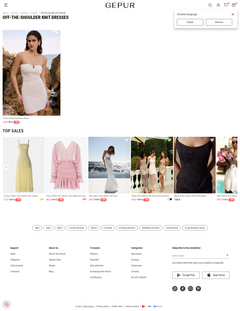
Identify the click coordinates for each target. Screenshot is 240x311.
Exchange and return (100, 271)
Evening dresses (127, 228)
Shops (52, 265)
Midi (48, 228)
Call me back (16, 265)
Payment (94, 259)
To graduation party (195, 228)
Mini (37, 228)
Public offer (117, 306)
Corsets (135, 271)
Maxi (59, 228)
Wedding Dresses (150, 228)
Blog (51, 271)
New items (136, 253)
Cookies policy (132, 306)
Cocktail (108, 228)
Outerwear (136, 265)
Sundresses (172, 228)
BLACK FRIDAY (138, 277)
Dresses (135, 259)
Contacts (15, 271)
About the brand (57, 253)
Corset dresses (76, 228)
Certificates (96, 277)
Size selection (97, 265)
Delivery (94, 253)
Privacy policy (102, 306)
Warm (94, 228)
